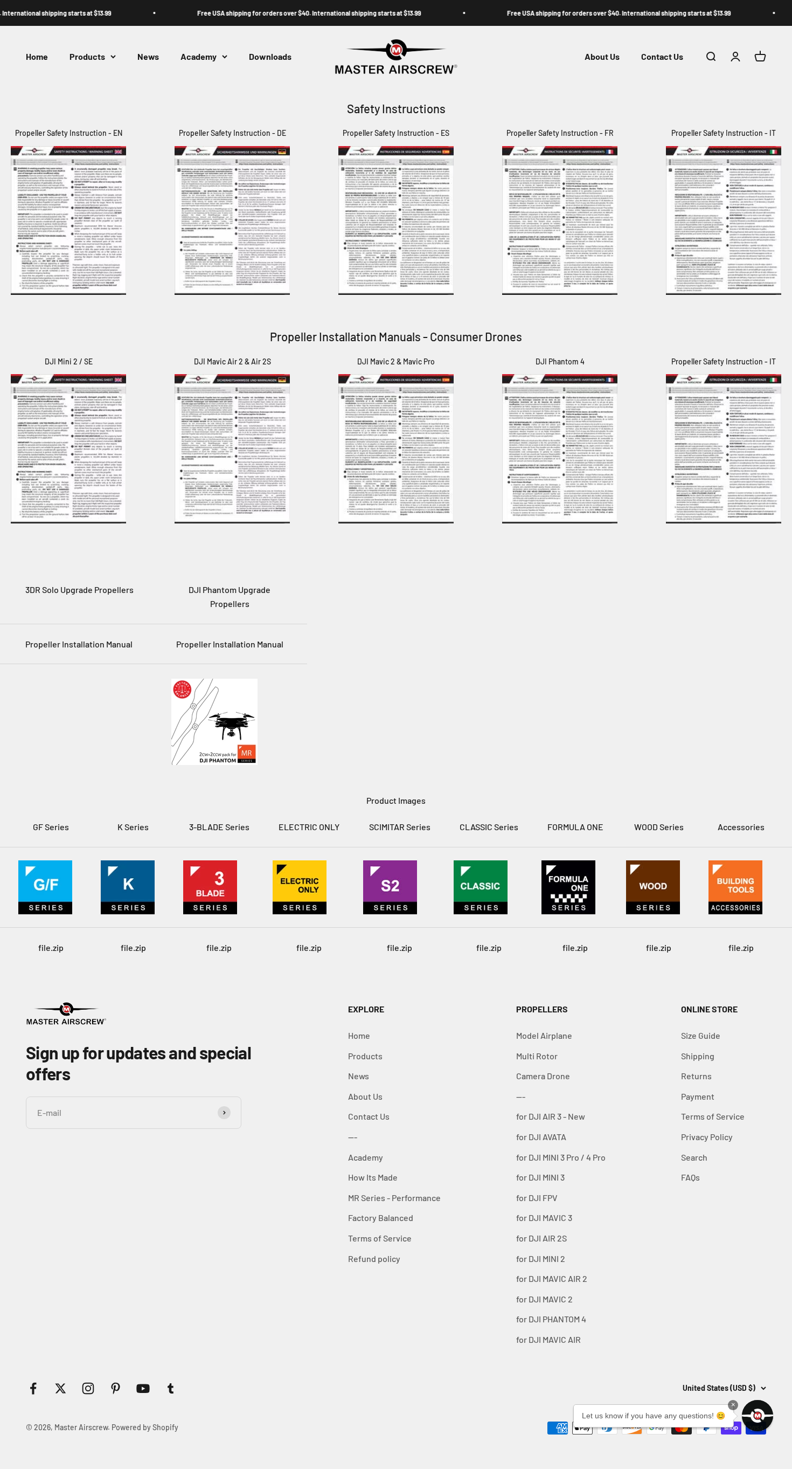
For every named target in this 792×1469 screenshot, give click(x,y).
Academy (198, 56)
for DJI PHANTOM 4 (551, 1319)
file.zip (51, 947)
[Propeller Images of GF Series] (51, 887)
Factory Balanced (380, 1217)
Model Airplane (544, 1035)
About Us (602, 56)
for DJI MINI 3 (540, 1177)
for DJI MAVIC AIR (548, 1339)
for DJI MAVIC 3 (544, 1217)
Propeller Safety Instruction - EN (68, 132)
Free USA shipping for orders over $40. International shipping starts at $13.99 (259, 13)
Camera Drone (543, 1076)
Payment (697, 1096)
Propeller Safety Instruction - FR (560, 132)
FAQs (690, 1177)
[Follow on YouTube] (143, 1388)
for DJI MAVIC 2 (544, 1299)
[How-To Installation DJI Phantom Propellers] (230, 722)
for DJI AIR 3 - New (550, 1116)
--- (352, 1137)
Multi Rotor (537, 1056)
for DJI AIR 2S (541, 1238)
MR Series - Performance (394, 1197)
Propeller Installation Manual (79, 644)
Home (37, 56)
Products (87, 56)
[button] (757, 1415)
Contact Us (662, 56)
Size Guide (700, 1035)
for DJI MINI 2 (540, 1258)
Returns (696, 1076)
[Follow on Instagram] (88, 1388)
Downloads (270, 56)
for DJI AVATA (541, 1137)
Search (694, 1157)
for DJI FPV (537, 1197)
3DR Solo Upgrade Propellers (79, 589)
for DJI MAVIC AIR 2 (551, 1278)
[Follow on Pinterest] (115, 1388)
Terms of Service (380, 1238)
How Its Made (373, 1177)
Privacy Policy (707, 1137)
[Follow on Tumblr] (170, 1388)
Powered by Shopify (145, 1427)
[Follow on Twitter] (60, 1388)
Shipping (697, 1056)
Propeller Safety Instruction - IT (723, 132)
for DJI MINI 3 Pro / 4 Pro (561, 1157)
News (148, 56)
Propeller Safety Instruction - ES (396, 132)
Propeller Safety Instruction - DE (232, 132)
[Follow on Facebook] (33, 1388)
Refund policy (374, 1258)
